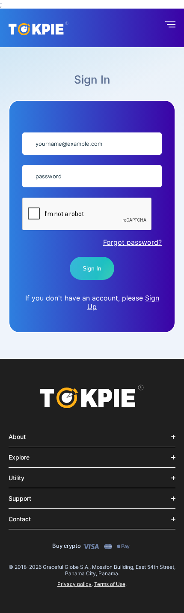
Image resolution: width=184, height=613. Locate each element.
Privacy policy (74, 584)
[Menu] (170, 26)
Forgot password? (132, 242)
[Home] (92, 397)
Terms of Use (109, 584)
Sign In (92, 268)
